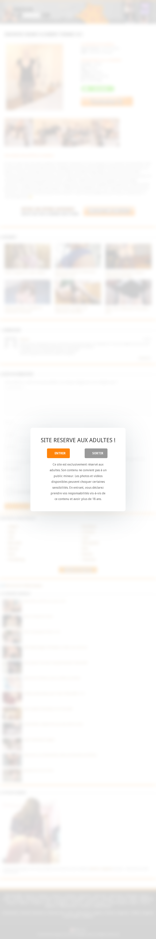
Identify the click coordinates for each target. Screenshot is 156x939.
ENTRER (60, 453)
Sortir (97, 453)
